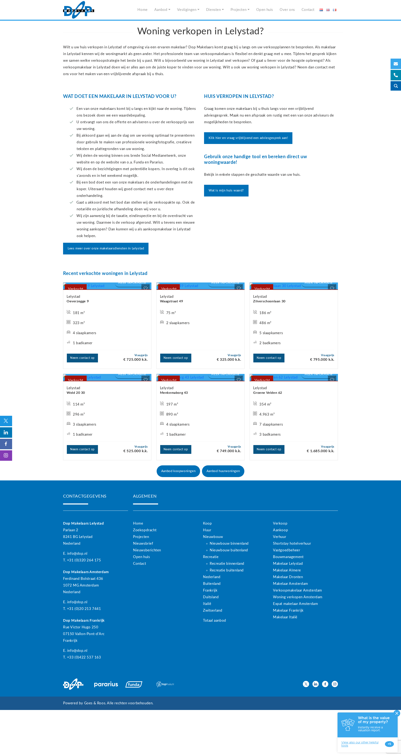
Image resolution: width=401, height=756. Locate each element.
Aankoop (280, 530)
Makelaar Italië (285, 617)
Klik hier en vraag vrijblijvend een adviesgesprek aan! (248, 138)
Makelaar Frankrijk (288, 610)
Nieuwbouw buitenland (229, 550)
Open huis (264, 10)
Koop (207, 523)
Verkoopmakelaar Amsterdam (297, 590)
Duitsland (211, 597)
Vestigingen (187, 10)
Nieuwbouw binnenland (229, 543)
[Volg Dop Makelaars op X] (306, 684)
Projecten (238, 10)
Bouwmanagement (288, 557)
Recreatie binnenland (227, 563)
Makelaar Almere (287, 570)
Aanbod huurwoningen (223, 471)
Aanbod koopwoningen (178, 471)
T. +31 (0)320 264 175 (82, 560)
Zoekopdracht (144, 530)
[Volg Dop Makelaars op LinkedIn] (315, 684)
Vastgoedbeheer (286, 550)
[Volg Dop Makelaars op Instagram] (335, 684)
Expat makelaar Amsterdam (295, 604)
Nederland (211, 577)
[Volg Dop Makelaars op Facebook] (325, 684)
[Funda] (138, 684)
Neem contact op (82, 358)
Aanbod (161, 10)
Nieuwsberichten (147, 550)
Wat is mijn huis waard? (226, 190)
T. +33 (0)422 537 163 (82, 657)
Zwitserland (212, 610)
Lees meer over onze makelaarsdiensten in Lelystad (106, 248)
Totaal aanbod (214, 620)
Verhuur (279, 537)
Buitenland (212, 583)
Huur (207, 530)
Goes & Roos (94, 703)
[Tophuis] (169, 684)
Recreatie (210, 557)
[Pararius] (107, 684)
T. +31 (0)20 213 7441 (82, 609)
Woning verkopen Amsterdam (297, 597)
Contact (308, 10)
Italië (207, 604)
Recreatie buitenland (227, 570)
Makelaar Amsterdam (290, 583)
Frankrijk (210, 590)
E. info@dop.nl (75, 553)
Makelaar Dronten (288, 577)
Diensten (213, 10)
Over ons (287, 10)
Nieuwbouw (213, 537)
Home (142, 10)
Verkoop (280, 523)
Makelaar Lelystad (288, 563)
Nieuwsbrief (143, 543)
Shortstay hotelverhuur (292, 543)
